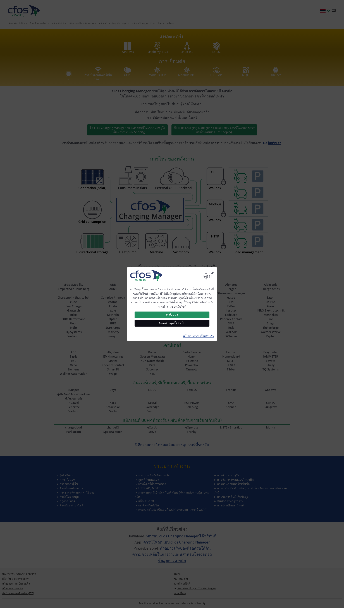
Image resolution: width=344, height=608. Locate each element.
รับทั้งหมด (172, 315)
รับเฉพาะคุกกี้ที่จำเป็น (172, 323)
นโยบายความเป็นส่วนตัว (198, 336)
